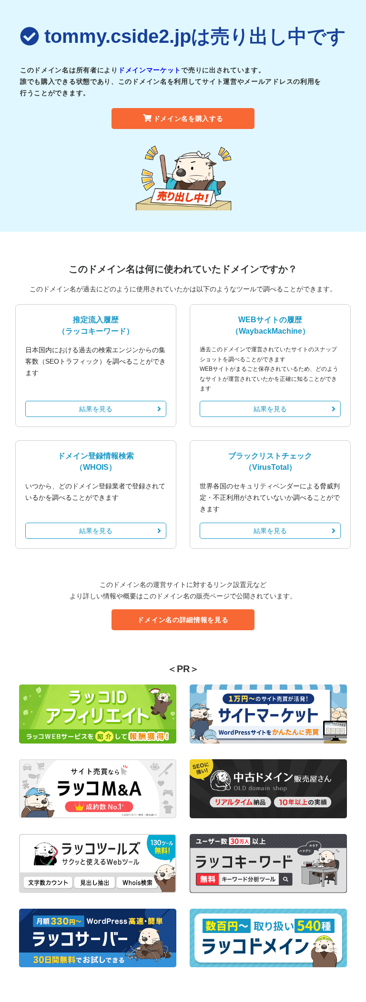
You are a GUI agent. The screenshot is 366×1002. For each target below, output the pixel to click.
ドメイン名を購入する (188, 118)
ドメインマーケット (149, 70)
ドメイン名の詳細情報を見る (182, 620)
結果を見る (95, 409)
